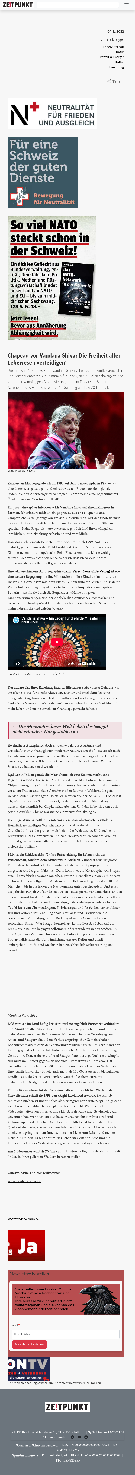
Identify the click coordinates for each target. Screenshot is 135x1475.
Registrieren (39, 1383)
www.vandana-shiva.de (24, 1181)
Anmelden (16, 1383)
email (15, 1325)
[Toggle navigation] (126, 3)
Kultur (119, 62)
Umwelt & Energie (111, 57)
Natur (120, 52)
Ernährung (116, 67)
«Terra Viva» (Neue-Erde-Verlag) (86, 571)
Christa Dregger (112, 39)
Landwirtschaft (113, 47)
